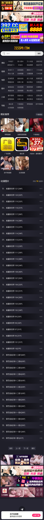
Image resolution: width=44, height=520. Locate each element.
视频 (3, 71)
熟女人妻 (11, 73)
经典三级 (20, 82)
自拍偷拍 (20, 70)
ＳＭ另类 (39, 73)
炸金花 (20, 65)
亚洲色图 (20, 87)
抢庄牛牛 (39, 65)
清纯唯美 (20, 91)
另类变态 (39, 82)
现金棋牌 (30, 65)
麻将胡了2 (10, 65)
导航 (3, 105)
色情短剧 (20, 108)
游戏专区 (39, 61)
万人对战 (30, 61)
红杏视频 (11, 108)
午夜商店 (20, 104)
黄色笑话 (30, 99)
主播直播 (30, 73)
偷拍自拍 (20, 78)
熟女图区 (30, 91)
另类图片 (39, 91)
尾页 (33, 448)
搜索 (39, 53)
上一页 (18, 448)
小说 (3, 97)
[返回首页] (41, 516)
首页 (10, 448)
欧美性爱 (39, 78)
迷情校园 (11, 99)
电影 (3, 80)
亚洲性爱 (11, 78)
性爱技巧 (39, 99)
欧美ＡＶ (30, 70)
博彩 (3, 63)
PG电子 (10, 61)
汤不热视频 (39, 104)
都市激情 (11, 95)
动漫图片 (39, 87)
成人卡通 (30, 78)
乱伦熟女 (30, 82)
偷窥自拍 (11, 87)
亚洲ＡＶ (11, 70)
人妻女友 (30, 95)
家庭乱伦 (20, 95)
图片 (3, 88)
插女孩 (11, 104)
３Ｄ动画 (39, 70)
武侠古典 (39, 95)
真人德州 (20, 61)
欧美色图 (30, 87)
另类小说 (20, 99)
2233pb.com (22, 48)
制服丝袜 (11, 82)
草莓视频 (30, 104)
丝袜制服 (20, 73)
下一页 (26, 448)
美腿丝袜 (11, 91)
